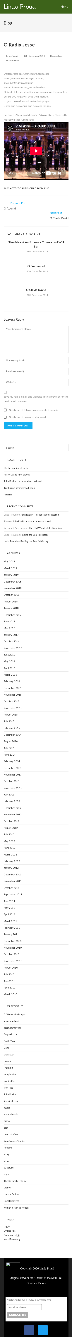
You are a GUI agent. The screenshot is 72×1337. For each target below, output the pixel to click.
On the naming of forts (16, 468)
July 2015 (9, 721)
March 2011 (10, 921)
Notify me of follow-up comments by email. (33, 409)
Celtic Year (9, 1041)
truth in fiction (11, 1194)
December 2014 (12, 734)
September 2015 (13, 708)
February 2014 (12, 761)
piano (7, 1120)
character (9, 1054)
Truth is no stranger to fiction (19, 487)
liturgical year (57, 56)
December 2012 (12, 807)
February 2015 (12, 727)
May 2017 (9, 628)
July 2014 (9, 747)
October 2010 (11, 954)
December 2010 (12, 941)
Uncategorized (11, 1200)
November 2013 (13, 774)
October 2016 (11, 641)
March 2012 (10, 854)
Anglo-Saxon (11, 1034)
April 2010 (9, 987)
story (6, 1154)
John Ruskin (10, 1094)
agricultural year (12, 1027)
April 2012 (9, 847)
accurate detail (12, 1021)
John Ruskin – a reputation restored (23, 481)
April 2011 (9, 914)
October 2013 (11, 781)
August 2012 (11, 827)
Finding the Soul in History (34, 534)
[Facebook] (29, 1330)
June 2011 (9, 901)
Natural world (11, 1114)
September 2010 (13, 961)
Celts (6, 1047)
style (6, 1174)
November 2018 (13, 588)
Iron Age (8, 1087)
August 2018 (11, 601)
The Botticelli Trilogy (15, 1180)
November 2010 (13, 947)
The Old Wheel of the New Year (46, 528)
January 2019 (11, 574)
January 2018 (11, 608)
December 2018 (12, 581)
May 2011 (9, 907)
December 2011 (12, 874)
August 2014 (11, 741)
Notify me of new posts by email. (27, 417)
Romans (8, 1147)
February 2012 (12, 861)
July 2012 (9, 834)
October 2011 (11, 887)
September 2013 (13, 788)
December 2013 (12, 768)
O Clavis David (36, 289)
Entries (10, 1230)
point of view (11, 1134)
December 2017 (12, 614)
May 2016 (9, 661)
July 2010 (9, 974)
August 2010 (11, 967)
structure (8, 1167)
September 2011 (13, 894)
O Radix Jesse (42, 188)
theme (7, 1187)
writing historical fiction (16, 1207)
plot (6, 1127)
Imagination (10, 1074)
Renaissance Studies (14, 1141)
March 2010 (10, 994)
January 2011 (11, 934)
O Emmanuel (36, 266)
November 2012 (13, 814)
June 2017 (9, 621)
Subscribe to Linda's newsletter (29, 1300)
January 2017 (11, 634)
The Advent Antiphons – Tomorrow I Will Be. (36, 244)
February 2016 (12, 681)
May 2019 (9, 561)
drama (7, 1061)
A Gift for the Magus (14, 1014)
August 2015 (11, 714)
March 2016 (10, 674)
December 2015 (12, 688)
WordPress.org (12, 1239)
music (7, 1107)
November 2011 (13, 881)
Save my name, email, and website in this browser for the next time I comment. (36, 399)
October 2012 (11, 821)
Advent (14, 188)
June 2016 (9, 654)
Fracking (8, 1067)
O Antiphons (26, 188)
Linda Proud (20, 6)
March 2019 (10, 568)
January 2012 (11, 867)
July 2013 (9, 794)
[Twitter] (43, 1330)
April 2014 (9, 754)
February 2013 (12, 801)
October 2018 (11, 594)
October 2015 (11, 701)
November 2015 (13, 694)
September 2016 (13, 648)
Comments (12, 1235)
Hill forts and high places (17, 474)
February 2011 (12, 927)
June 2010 (9, 981)
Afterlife (8, 494)
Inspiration (9, 1081)
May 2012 (9, 841)
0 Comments (12, 60)
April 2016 (9, 668)
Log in (7, 1226)
